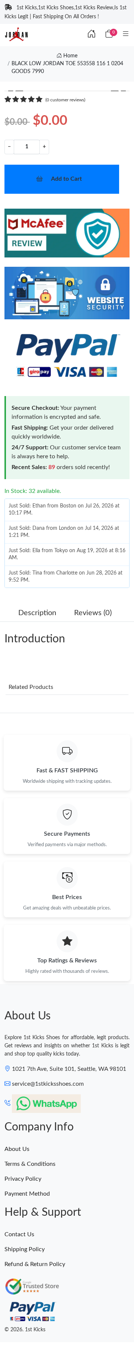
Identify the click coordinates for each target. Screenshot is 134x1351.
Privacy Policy (22, 1179)
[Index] (91, 34)
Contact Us (19, 1234)
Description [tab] (37, 613)
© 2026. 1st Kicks (24, 1329)
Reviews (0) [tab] (93, 613)
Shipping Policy (24, 1249)
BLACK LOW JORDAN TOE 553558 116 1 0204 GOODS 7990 (67, 67)
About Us (16, 1149)
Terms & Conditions (29, 1164)
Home (69, 55)
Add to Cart (66, 179)
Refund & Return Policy (34, 1264)
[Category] (126, 34)
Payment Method (27, 1194)
